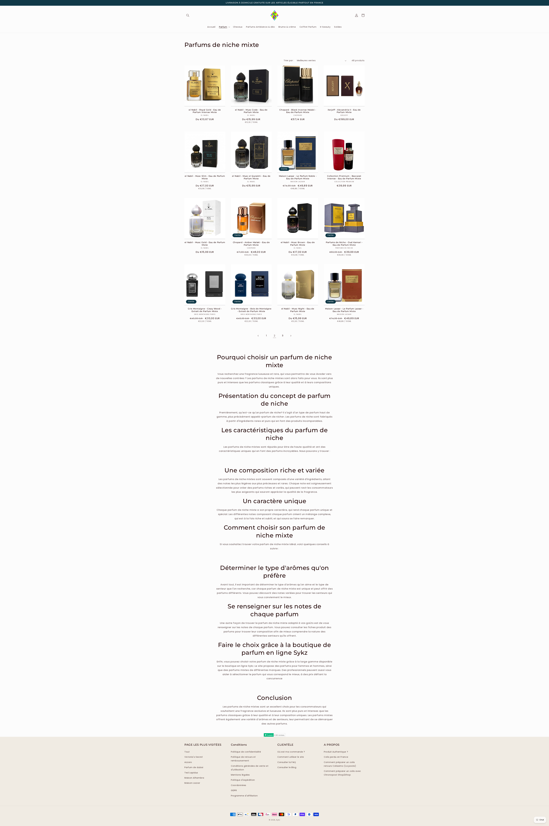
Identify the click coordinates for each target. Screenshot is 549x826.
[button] (187, 15)
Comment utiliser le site (290, 757)
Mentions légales (240, 774)
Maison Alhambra (194, 777)
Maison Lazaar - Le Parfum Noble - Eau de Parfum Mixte (298, 177)
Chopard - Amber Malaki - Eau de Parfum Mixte (251, 243)
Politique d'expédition (243, 780)
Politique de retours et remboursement (243, 759)
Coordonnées (238, 785)
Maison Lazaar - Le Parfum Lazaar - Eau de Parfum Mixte (344, 310)
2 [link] (274, 335)
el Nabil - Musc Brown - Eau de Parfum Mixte (298, 243)
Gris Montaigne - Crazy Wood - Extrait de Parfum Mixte (205, 310)
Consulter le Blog (286, 767)
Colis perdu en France (336, 757)
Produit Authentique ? (336, 751)
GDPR (234, 790)
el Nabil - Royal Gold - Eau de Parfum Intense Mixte (205, 111)
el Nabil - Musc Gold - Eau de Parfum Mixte (205, 243)
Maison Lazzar (192, 783)
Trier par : (289, 60)
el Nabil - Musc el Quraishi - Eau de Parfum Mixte (251, 177)
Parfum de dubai (193, 767)
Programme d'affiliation (244, 795)
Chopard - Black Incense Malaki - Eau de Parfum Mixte (297, 111)
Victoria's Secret (193, 757)
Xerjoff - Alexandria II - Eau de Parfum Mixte (344, 111)
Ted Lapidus (191, 772)
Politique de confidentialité (246, 751)
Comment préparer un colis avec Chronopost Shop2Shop (342, 773)
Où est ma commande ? (291, 751)
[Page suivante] (290, 335)
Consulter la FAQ (286, 762)
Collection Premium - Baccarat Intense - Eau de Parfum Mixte (344, 177)
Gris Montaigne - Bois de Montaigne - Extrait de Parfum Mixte (251, 310)
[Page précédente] (258, 335)
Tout (187, 751)
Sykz (278, 820)
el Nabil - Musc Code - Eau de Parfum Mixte (251, 111)
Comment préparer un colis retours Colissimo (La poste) (340, 764)
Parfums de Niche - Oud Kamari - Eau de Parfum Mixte (344, 243)
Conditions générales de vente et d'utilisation (249, 768)
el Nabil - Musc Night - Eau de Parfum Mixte (297, 310)
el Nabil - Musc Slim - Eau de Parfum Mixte (205, 177)
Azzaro (188, 762)
